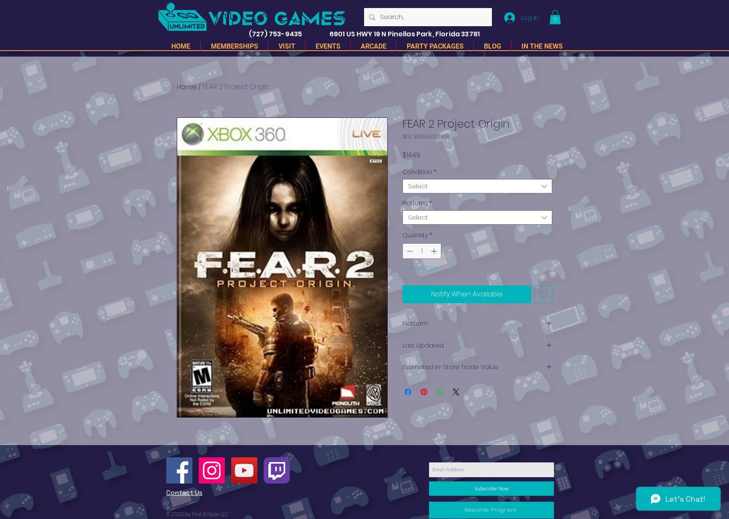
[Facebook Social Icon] (179, 470)
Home (187, 87)
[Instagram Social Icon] (212, 470)
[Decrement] (409, 251)
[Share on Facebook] (408, 392)
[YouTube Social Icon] (244, 470)
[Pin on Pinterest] (424, 392)
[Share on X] (456, 392)
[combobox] (477, 186)
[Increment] (434, 251)
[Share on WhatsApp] (440, 392)
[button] (555, 17)
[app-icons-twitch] (277, 470)
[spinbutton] (421, 251)
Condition (419, 172)
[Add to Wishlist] (543, 294)
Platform (417, 203)
